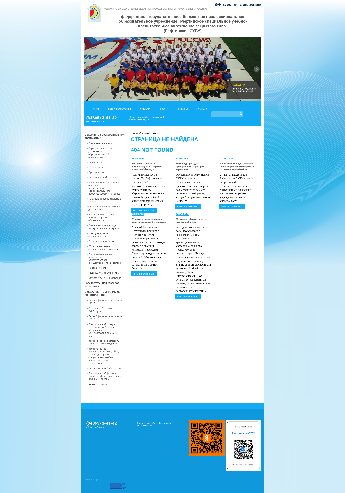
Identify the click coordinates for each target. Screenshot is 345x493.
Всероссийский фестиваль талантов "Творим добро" (103, 342)
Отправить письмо (97, 384)
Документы (95, 162)
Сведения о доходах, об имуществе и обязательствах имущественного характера (104, 258)
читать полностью (143, 210)
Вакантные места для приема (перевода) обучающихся (101, 217)
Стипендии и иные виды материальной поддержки (103, 227)
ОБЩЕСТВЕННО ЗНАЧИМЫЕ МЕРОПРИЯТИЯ (102, 293)
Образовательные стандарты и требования (103, 247)
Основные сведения (100, 143)
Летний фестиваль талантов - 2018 (105, 318)
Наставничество (98, 267)
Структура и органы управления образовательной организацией (100, 152)
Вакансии (201, 109)
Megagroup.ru (93, 479)
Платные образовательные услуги (104, 200)
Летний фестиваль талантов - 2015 (105, 302)
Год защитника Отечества (103, 272)
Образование (96, 167)
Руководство (96, 172)
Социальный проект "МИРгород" (100, 310)
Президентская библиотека (104, 368)
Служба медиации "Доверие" (105, 277)
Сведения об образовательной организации (104, 136)
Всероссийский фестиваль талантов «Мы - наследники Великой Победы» (104, 376)
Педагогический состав (102, 177)
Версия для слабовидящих (242, 4)
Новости (163, 109)
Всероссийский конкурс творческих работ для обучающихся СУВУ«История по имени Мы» (102, 330)
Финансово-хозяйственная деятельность (104, 208)
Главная (95, 109)
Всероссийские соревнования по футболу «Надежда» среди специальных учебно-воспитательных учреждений (103, 355)
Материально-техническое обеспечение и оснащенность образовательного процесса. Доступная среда (104, 188)
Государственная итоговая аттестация (102, 284)
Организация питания (101, 241)
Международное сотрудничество (98, 235)
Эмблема (145, 109)
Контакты (182, 109)
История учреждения (120, 109)
